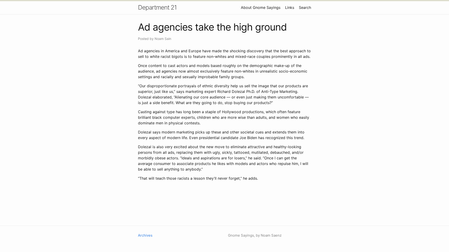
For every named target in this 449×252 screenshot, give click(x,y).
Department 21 (157, 7)
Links (289, 7)
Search (305, 7)
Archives (145, 235)
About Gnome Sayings (260, 7)
